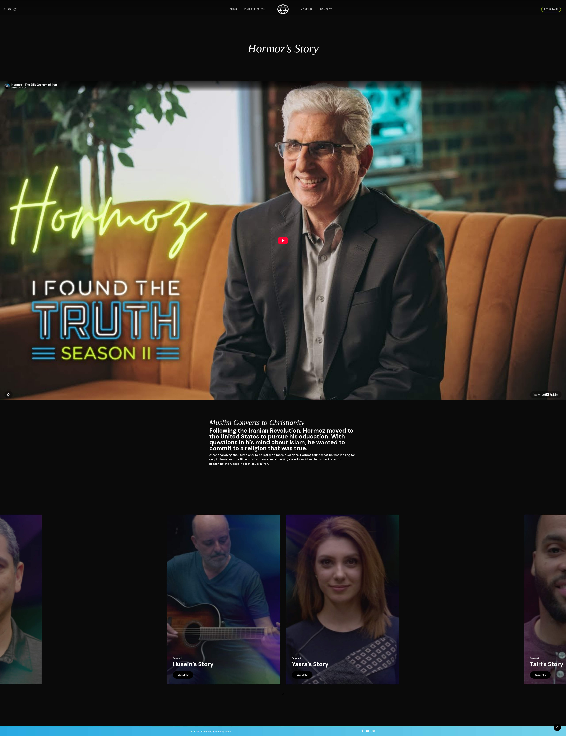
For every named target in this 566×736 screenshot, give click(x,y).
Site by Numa (224, 731)
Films (233, 9)
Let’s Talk (551, 9)
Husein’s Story (193, 664)
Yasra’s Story (310, 664)
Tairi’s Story (546, 664)
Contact (326, 9)
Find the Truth (254, 9)
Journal (307, 9)
